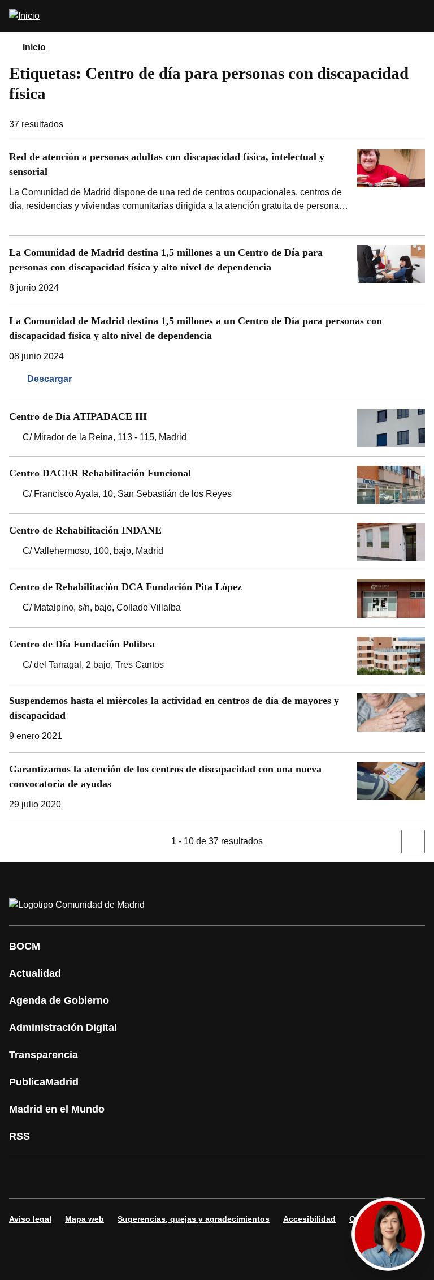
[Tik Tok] (228, 1177)
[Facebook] (25, 1177)
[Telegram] (296, 1177)
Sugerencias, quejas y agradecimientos (194, 1218)
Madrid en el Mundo (57, 1109)
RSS (19, 1136)
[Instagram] (59, 1177)
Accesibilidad (309, 1218)
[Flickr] (262, 1177)
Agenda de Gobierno (59, 1000)
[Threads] (330, 1177)
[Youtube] (126, 1177)
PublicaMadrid (44, 1082)
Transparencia (43, 1054)
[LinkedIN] (160, 1177)
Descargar (49, 379)
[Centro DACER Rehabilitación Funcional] (217, 485)
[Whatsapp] (194, 1177)
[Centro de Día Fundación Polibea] (217, 656)
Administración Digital (63, 1027)
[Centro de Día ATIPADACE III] (217, 428)
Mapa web (84, 1218)
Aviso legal (30, 1218)
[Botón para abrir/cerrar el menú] (418, 16)
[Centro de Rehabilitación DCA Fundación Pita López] (217, 598)
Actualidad (35, 973)
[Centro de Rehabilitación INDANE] (217, 542)
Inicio (34, 47)
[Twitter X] (92, 1177)
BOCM (24, 946)
